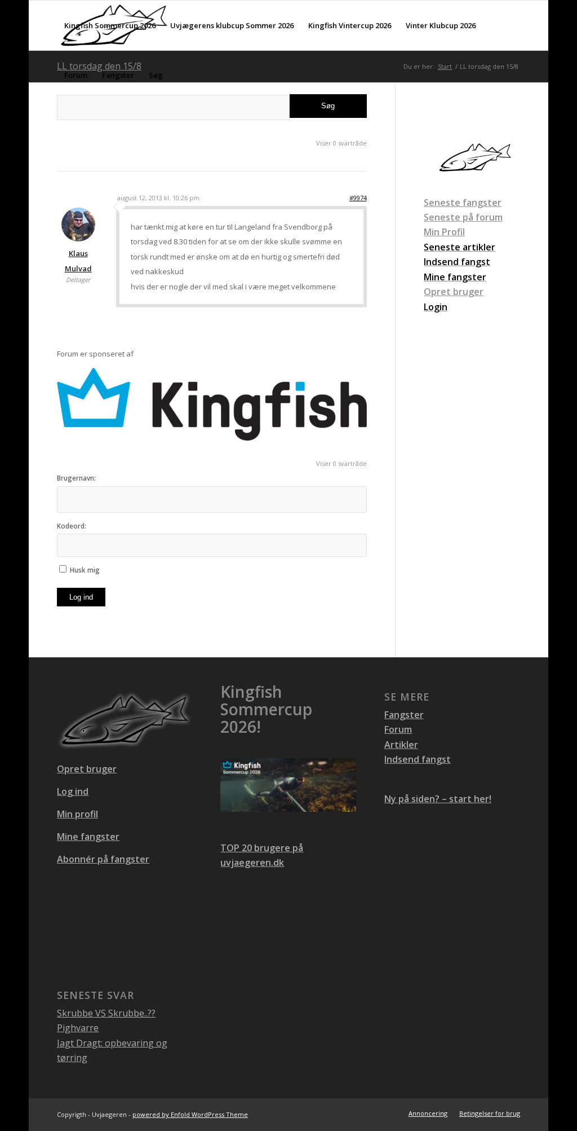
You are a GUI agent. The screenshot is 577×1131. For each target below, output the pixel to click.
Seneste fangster (462, 202)
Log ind (81, 597)
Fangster (404, 714)
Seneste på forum (463, 217)
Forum (398, 729)
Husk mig (85, 570)
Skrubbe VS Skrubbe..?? (106, 1013)
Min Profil (444, 232)
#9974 (358, 197)
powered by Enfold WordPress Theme (190, 1114)
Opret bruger (453, 291)
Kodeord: (71, 526)
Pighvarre (78, 1028)
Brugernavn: (76, 478)
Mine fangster (88, 836)
